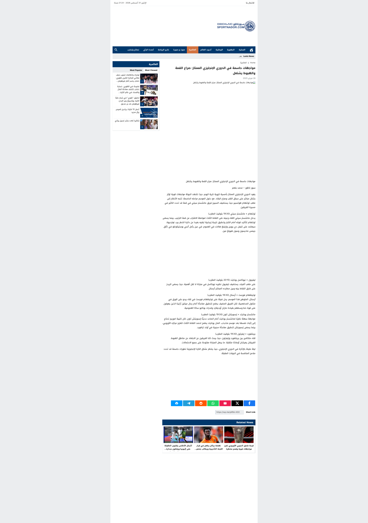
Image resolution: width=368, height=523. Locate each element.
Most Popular (136, 70)
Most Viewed (151, 70)
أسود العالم (205, 50)
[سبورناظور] (236, 26)
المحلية (242, 50)
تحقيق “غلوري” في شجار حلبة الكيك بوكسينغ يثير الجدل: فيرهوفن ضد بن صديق (127, 101)
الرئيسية (251, 50)
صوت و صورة (179, 50)
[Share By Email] (225, 403)
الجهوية (231, 50)
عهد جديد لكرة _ (235, 56)
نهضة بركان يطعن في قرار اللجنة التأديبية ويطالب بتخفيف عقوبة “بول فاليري (208, 449)
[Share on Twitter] (237, 403)
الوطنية (219, 50)
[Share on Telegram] (189, 403)
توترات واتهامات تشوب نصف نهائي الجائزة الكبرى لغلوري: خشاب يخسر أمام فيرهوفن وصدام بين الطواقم (127, 79)
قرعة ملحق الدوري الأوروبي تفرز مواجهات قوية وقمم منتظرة (239, 447)
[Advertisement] (165, 26)
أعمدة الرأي (148, 50)
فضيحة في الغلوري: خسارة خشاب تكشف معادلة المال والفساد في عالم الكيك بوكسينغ (128, 90)
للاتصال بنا (250, 3)
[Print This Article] (177, 403)
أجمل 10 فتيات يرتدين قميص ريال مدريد (127, 110)
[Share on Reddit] (201, 403)
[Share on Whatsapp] (213, 403)
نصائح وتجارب (133, 50)
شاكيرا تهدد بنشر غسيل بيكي (127, 120)
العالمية (192, 50)
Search (116, 49)
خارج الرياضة (163, 50)
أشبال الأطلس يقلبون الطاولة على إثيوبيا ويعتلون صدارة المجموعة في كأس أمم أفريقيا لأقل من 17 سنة (178, 450)
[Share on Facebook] (249, 403)
